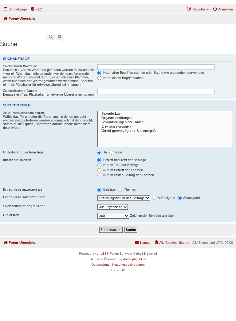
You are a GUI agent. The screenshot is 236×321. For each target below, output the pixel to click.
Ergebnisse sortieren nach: (25, 197)
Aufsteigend (166, 198)
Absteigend (191, 198)
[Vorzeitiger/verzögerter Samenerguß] (165, 131)
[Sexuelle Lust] (165, 114)
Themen (129, 189)
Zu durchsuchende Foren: (24, 113)
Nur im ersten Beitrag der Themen (128, 175)
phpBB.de (139, 259)
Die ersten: (12, 215)
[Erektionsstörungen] (165, 127)
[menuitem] (36, 9)
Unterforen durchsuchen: (23, 152)
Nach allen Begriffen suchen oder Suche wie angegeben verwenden (153, 72)
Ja (104, 152)
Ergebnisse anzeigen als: (23, 189)
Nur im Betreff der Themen (122, 170)
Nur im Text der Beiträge (121, 165)
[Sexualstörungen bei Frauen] (165, 122)
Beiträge (109, 189)
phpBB (102, 253)
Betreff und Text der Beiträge (124, 160)
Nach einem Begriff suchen (123, 78)
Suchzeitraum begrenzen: (24, 206)
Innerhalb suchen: (18, 160)
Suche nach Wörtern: (20, 66)
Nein (118, 152)
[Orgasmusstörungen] (165, 118)
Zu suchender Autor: (20, 91)
